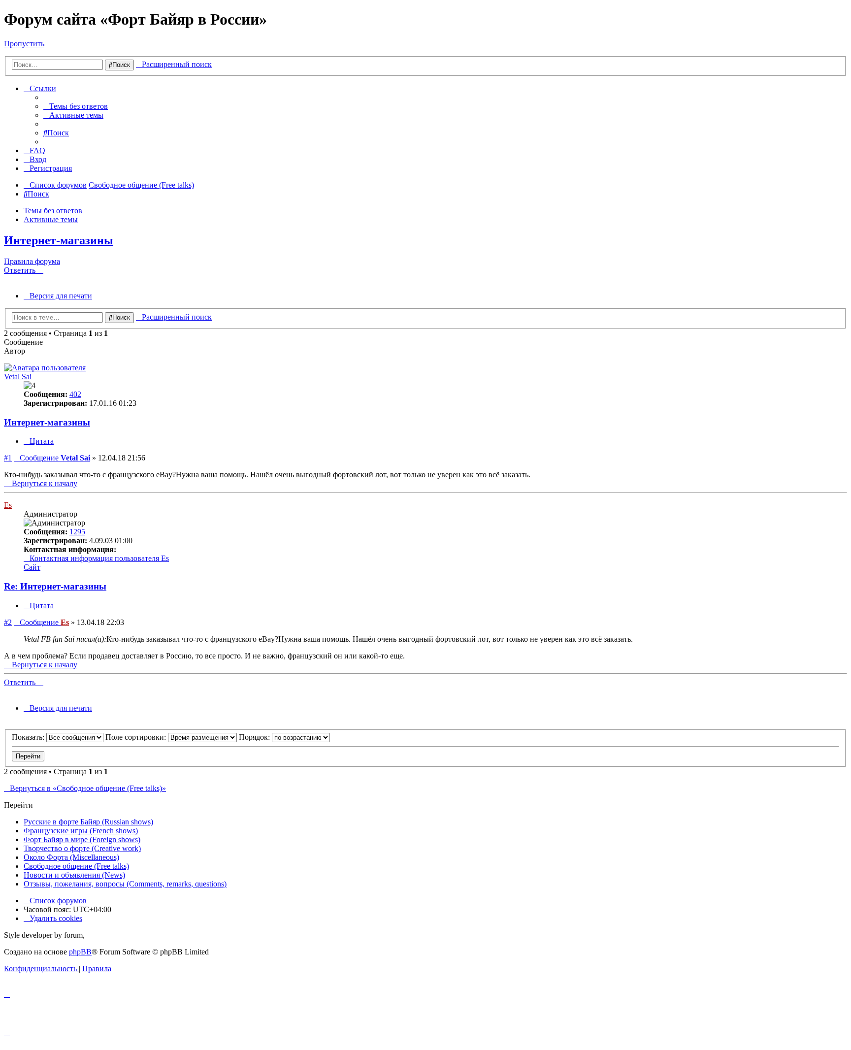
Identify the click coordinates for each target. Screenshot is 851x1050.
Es (8, 505)
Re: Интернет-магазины (55, 586)
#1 (8, 458)
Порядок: (255, 737)
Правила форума (32, 261)
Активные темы (51, 219)
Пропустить (24, 43)
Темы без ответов (53, 210)
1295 (77, 531)
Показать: (29, 737)
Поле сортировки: (136, 737)
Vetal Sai (18, 376)
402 (75, 394)
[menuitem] (75, 106)
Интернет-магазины (58, 240)
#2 (8, 622)
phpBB (80, 952)
